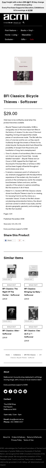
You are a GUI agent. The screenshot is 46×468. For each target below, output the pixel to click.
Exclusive (9, 40)
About (6, 372)
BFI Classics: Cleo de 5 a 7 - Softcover (32, 334)
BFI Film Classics (30, 355)
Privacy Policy (16, 440)
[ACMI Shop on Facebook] (10, 392)
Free (4, 2)
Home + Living (11, 35)
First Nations (11, 31)
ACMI (30, 10)
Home (8, 355)
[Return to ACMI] (25, 392)
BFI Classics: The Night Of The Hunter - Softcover (11, 292)
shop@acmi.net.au (16, 419)
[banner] (16, 18)
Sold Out (11, 285)
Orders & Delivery (18, 437)
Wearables (26, 35)
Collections (17, 355)
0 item (8, 23)
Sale (32, 40)
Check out (17, 23)
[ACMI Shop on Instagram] (15, 392)
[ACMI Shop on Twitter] (5, 392)
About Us (6, 437)
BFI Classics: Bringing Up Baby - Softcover (32, 292)
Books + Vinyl (27, 31)
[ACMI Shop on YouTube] (20, 392)
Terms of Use (28, 440)
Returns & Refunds (34, 437)
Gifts (23, 40)
